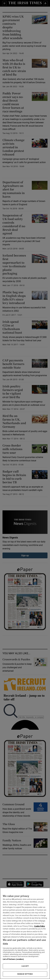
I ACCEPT (25, 966)
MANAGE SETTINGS (25, 974)
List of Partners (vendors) (13, 959)
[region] (25, 933)
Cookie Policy (39, 926)
